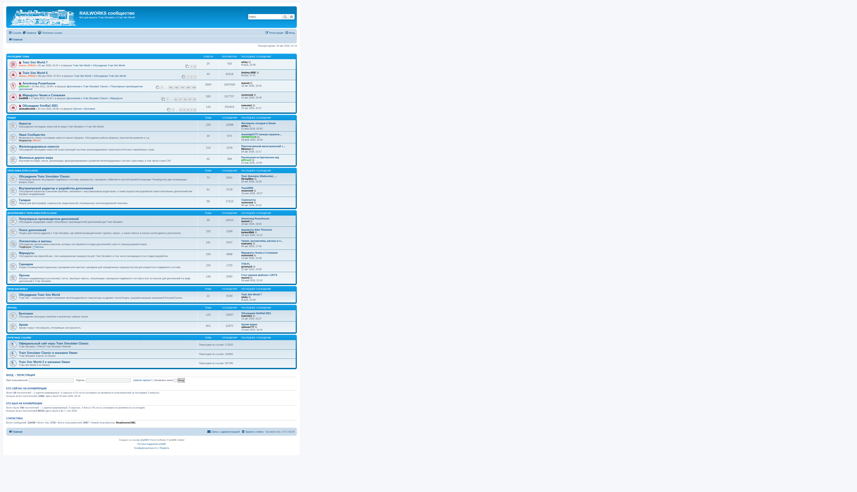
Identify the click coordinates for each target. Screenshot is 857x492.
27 (180, 99)
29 (190, 99)
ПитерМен (247, 178)
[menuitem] (29, 32)
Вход (9, 375)
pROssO (24, 86)
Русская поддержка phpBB (151, 444)
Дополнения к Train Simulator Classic (87, 86)
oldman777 (247, 327)
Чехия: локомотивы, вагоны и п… (262, 241)
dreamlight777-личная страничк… (261, 134)
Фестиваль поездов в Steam (258, 123)
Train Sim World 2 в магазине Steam (44, 362)
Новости (25, 123)
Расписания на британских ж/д (260, 157)
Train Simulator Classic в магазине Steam (48, 352)
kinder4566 (247, 232)
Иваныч (246, 149)
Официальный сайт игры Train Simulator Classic (54, 343)
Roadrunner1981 (125, 422)
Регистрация (26, 375)
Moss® (37, 140)
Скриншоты (248, 199)
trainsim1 (246, 105)
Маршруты (116, 98)
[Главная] (43, 17)
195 (170, 87)
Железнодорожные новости (39, 146)
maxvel (245, 83)
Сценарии (26, 264)
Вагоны (39, 247)
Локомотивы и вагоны (35, 241)
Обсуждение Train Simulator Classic (44, 176)
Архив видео (249, 324)
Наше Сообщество (32, 134)
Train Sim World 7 (35, 62)
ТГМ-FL (245, 264)
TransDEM (247, 188)
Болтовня (89, 108)
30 (194, 99)
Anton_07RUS (27, 65)
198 (188, 87)
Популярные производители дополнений (49, 219)
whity (244, 62)
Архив (23, 324)
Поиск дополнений (32, 230)
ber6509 (23, 98)
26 (176, 99)
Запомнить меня (163, 380)
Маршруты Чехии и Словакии (44, 95)
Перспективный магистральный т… (263, 146)
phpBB (144, 440)
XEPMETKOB (249, 137)
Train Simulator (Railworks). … (259, 176)
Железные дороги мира (36, 157)
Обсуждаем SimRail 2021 (40, 105)
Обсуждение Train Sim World (109, 65)
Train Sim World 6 (35, 73)
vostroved (247, 95)
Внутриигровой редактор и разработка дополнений (56, 188)
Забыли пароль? (142, 380)
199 (194, 87)
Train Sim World (81, 65)
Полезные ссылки (19, 337)
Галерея (25, 200)
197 (182, 87)
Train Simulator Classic (22, 170)
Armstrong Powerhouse (39, 83)
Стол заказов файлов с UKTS (259, 275)
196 (176, 87)
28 (185, 99)
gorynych (246, 266)
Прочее (77, 108)
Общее (11, 118)
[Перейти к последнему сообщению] (249, 62)
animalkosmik (27, 108)
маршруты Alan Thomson (256, 229)
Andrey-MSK (248, 72)
